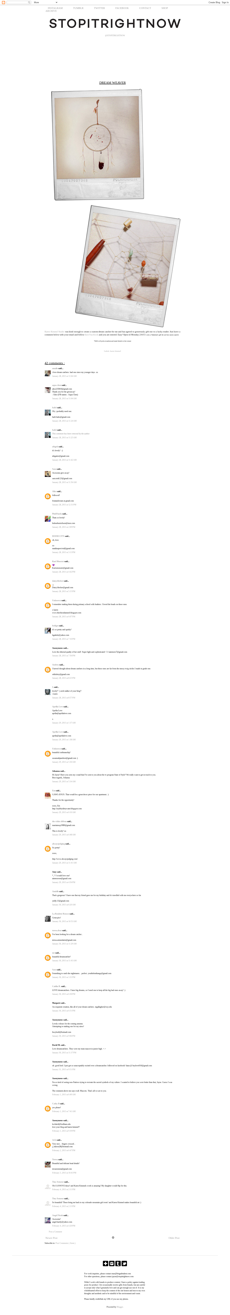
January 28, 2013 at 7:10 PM (63, 639)
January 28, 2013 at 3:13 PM (63, 552)
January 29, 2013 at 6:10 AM (64, 812)
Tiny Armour (58, 1182)
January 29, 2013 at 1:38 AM (64, 739)
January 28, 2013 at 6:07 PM (63, 616)
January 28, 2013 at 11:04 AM (64, 376)
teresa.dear (57, 930)
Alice (54, 491)
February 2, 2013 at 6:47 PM (63, 1150)
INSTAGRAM (55, 8)
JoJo (54, 1140)
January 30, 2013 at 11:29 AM (64, 944)
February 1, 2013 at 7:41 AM (64, 1111)
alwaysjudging (58, 844)
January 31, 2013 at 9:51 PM (63, 1069)
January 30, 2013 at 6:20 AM (64, 905)
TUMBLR (78, 8)
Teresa (55, 1159)
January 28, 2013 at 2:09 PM (63, 527)
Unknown (56, 600)
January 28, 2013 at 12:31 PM (64, 505)
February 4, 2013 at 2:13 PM (63, 1206)
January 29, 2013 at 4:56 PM (63, 882)
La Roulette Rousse (61, 914)
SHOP (164, 8)
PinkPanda (57, 514)
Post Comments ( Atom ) (65, 1243)
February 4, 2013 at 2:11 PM (63, 1189)
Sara (54, 469)
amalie (55, 368)
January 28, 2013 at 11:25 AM (64, 437)
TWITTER (99, 8)
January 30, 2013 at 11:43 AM (64, 960)
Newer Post (51, 1238)
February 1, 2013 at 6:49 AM (64, 1094)
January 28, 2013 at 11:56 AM (64, 482)
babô (54, 407)
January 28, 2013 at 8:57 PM (63, 698)
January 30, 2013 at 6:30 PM (63, 994)
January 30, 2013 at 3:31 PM (63, 977)
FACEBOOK (122, 8)
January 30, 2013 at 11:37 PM (64, 1052)
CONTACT (145, 8)
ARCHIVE (51, 11)
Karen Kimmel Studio (54, 331)
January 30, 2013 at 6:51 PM (63, 1011)
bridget (55, 626)
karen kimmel (115, 351)
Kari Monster (58, 561)
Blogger (120, 1307)
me (53, 953)
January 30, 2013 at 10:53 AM (64, 921)
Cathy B (56, 1103)
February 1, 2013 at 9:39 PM (63, 1131)
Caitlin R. (56, 986)
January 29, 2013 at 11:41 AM (64, 863)
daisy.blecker (58, 581)
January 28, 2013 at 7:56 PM (63, 655)
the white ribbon (59, 821)
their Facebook (91, 334)
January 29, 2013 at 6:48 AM (64, 835)
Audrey (55, 665)
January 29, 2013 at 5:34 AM (64, 781)
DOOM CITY (58, 536)
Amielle (55, 891)
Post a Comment (55, 1232)
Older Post (174, 1238)
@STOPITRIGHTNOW (115, 35)
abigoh (55, 446)
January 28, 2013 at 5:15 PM (63, 591)
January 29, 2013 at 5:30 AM (64, 762)
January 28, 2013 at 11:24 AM (64, 421)
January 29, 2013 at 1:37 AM (64, 723)
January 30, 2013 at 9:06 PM (63, 1036)
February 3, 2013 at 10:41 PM (64, 1173)
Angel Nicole (57, 1215)
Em (54, 790)
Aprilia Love (57, 706)
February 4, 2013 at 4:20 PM (63, 1226)
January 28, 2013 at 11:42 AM (64, 460)
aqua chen (57, 385)
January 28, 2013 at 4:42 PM (63, 572)
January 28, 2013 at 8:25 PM (63, 678)
